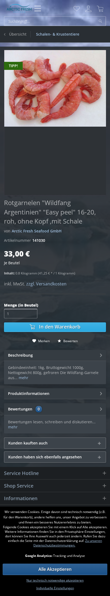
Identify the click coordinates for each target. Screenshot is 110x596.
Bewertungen (20, 409)
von (7, 230)
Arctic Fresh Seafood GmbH (37, 230)
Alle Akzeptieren (55, 569)
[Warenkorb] (100, 8)
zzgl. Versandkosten (46, 284)
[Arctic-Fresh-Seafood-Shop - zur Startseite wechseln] (19, 8)
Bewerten (70, 341)
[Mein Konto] (88, 8)
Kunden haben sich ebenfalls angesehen (45, 456)
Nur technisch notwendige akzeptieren (55, 580)
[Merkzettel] (76, 8)
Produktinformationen (28, 393)
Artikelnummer (17, 240)
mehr (23, 377)
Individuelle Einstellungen (55, 588)
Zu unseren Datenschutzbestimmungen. (67, 543)
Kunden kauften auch (28, 443)
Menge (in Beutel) (21, 305)
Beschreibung (20, 355)
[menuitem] (76, 8)
